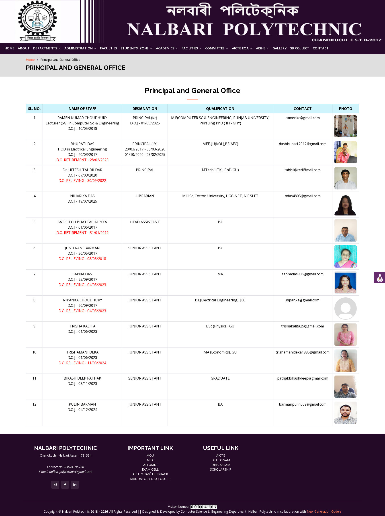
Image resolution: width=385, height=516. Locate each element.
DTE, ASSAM (220, 460)
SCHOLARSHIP (220, 469)
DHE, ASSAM (220, 465)
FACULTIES (108, 48)
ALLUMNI (150, 465)
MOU (150, 455)
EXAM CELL (150, 469)
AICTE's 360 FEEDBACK (150, 474)
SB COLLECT (299, 48)
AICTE (220, 455)
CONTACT (321, 48)
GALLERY (279, 48)
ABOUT (24, 48)
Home (30, 59)
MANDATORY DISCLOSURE (150, 479)
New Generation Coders (324, 511)
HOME (9, 48)
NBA (150, 460)
